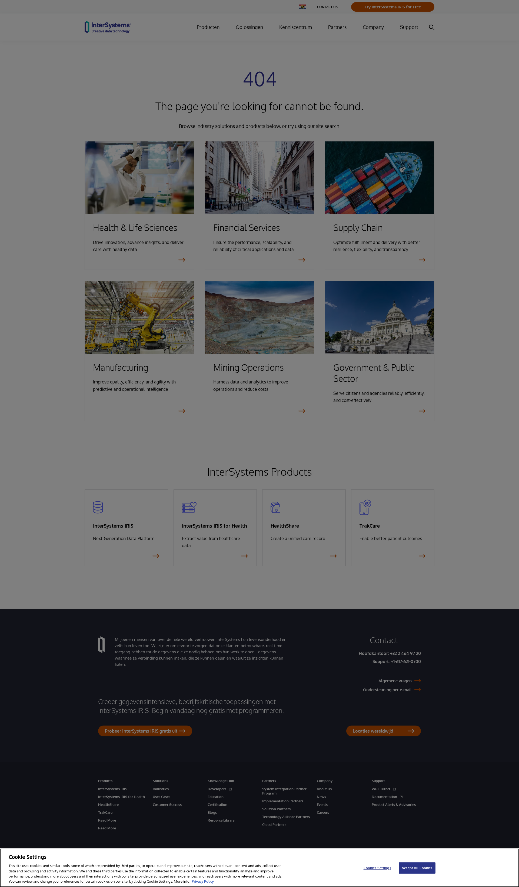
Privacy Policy (203, 881)
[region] (259, 867)
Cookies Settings (377, 868)
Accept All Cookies (417, 868)
